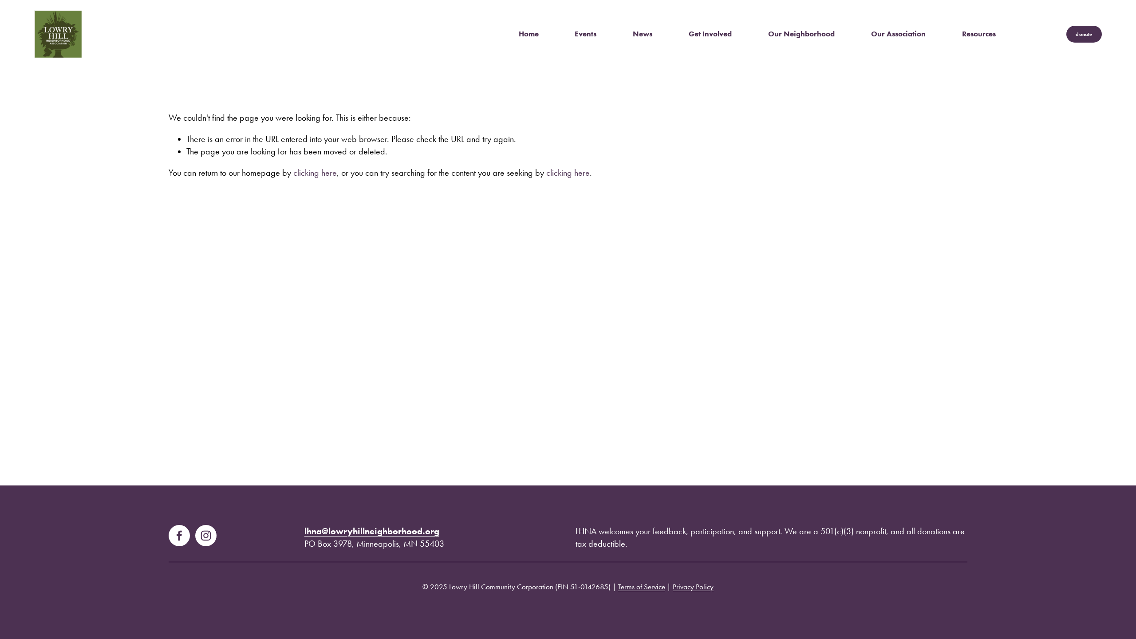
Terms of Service (641, 586)
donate (1084, 34)
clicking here (315, 172)
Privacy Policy (693, 586)
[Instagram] (206, 535)
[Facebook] (179, 535)
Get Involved (710, 33)
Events (585, 33)
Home (529, 33)
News (642, 33)
